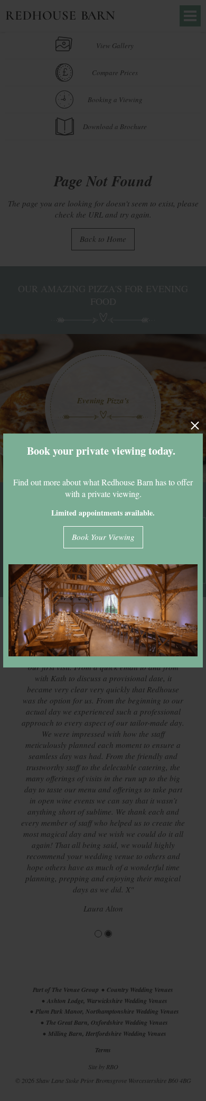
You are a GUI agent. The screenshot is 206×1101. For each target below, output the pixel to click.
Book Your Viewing (103, 536)
